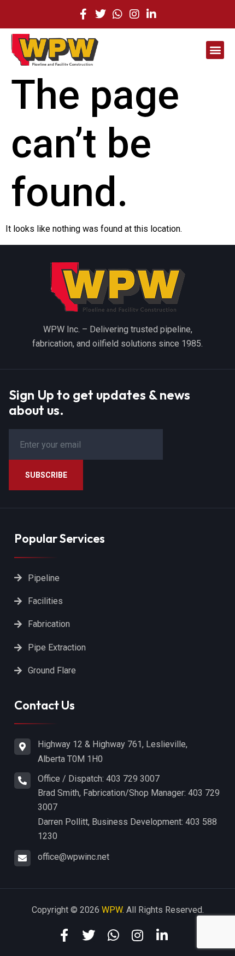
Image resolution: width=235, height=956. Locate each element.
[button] (215, 50)
